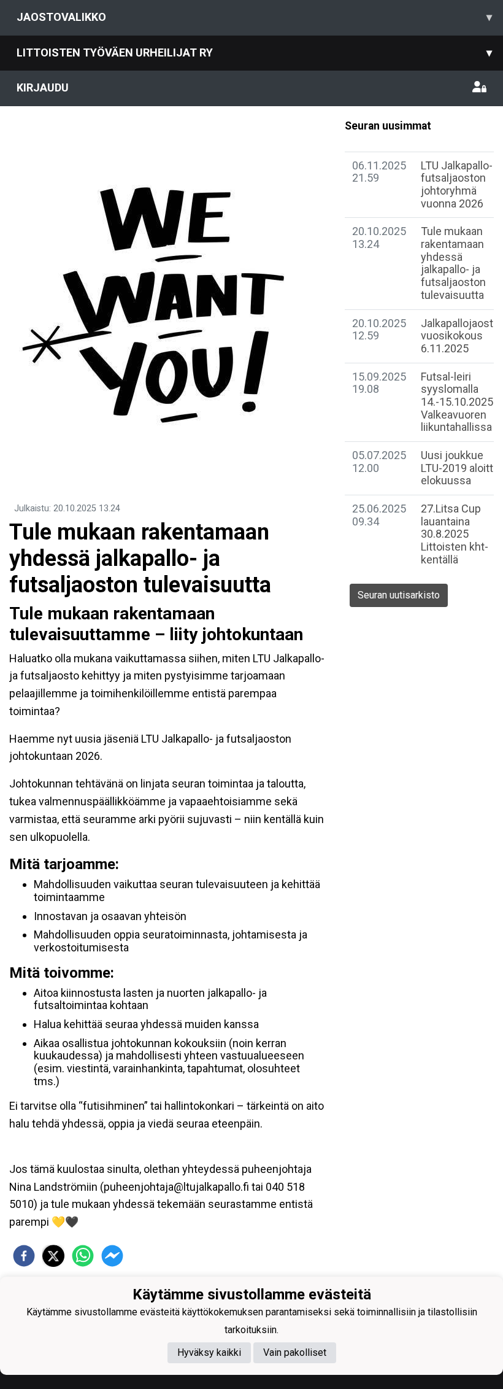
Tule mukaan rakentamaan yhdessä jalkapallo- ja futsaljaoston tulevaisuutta (453, 263)
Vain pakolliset (294, 1352)
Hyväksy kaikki (209, 1352)
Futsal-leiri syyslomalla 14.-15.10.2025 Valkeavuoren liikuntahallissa (457, 402)
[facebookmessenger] (112, 1256)
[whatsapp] (83, 1256)
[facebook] (24, 1256)
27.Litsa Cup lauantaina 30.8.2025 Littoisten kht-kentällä (454, 534)
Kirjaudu (43, 87)
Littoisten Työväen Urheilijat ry (254, 52)
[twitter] (53, 1256)
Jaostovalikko (254, 16)
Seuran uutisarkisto (399, 595)
